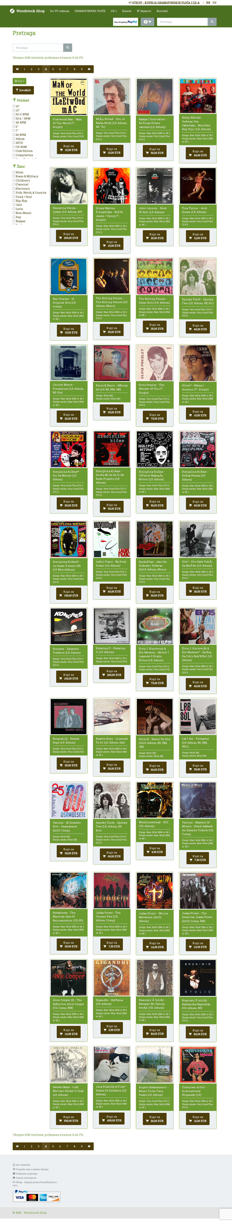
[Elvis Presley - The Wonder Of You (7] (155, 362)
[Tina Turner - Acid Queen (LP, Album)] (198, 186)
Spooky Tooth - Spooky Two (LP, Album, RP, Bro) (111, 826)
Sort (20, 81)
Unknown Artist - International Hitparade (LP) (194, 1091)
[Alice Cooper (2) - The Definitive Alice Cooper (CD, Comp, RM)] (68, 978)
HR (208, 2)
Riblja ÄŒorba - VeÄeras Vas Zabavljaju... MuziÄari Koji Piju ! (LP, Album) (196, 123)
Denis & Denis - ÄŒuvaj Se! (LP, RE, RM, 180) (111, 387)
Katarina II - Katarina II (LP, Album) (110, 650)
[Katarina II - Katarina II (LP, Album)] (112, 626)
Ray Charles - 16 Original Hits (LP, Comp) (64, 302)
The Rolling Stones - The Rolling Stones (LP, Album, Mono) (111, 302)
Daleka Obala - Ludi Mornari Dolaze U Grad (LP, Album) (68, 1090)
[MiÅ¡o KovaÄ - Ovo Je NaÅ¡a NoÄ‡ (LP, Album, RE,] (112, 97)
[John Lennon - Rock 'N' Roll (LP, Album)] (155, 186)
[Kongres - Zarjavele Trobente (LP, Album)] (68, 626)
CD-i (114, 11)
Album (20, 138)
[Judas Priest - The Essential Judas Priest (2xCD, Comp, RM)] (198, 891)
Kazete (126, 11)
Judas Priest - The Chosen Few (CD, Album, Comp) (108, 916)
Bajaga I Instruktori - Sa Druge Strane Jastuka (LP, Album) (153, 123)
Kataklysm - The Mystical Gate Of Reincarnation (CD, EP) (68, 916)
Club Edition (24, 151)
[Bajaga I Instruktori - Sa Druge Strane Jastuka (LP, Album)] (155, 97)
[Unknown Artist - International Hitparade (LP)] (198, 1065)
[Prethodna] (17, 69)
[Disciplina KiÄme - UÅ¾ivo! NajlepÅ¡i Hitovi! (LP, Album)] (155, 449)
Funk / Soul (23, 196)
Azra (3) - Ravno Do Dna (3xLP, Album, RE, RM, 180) (154, 742)
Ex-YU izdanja (59, 11)
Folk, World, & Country (30, 192)
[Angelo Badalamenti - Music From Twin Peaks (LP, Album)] (155, 1065)
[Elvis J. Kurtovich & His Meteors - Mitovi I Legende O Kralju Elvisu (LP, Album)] (155, 626)
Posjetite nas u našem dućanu (32, 1169)
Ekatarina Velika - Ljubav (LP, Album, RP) (67, 210)
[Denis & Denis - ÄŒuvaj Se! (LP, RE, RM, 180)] (112, 363)
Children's (22, 180)
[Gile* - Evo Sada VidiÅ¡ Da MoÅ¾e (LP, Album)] (198, 539)
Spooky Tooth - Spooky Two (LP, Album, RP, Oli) (198, 301)
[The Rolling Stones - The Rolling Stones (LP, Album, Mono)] (112, 276)
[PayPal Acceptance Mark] (36, 1196)
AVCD (19, 142)
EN (215, 2)
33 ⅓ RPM (22, 114)
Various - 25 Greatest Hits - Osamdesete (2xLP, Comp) (67, 826)
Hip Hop (21, 200)
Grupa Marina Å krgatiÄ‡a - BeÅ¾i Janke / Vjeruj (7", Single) (109, 213)
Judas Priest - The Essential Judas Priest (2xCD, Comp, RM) (197, 917)
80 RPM (20, 134)
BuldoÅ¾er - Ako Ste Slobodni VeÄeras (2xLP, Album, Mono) (153, 565)
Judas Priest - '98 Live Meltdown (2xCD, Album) (153, 917)
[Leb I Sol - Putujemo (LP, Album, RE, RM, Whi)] (198, 716)
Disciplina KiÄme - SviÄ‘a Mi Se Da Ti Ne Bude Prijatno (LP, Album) (110, 476)
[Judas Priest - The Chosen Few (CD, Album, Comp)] (112, 890)
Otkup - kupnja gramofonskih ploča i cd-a (35, 1183)
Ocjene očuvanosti (25, 1177)
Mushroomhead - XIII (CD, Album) (153, 824)
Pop (18, 217)
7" (16, 130)
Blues (19, 172)
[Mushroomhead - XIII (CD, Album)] (155, 800)
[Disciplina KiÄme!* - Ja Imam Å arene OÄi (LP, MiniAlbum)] (68, 539)
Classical (21, 184)
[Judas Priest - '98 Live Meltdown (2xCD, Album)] (155, 891)
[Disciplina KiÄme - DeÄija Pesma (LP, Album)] (198, 449)
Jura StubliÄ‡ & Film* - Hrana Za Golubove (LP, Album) (111, 1090)
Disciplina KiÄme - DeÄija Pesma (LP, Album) (195, 475)
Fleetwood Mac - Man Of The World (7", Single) (67, 123)
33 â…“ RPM (22, 118)
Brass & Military (26, 176)
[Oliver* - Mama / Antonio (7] (198, 363)
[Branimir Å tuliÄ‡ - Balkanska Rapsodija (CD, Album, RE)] (198, 978)
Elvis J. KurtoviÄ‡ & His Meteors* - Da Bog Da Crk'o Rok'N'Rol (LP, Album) (197, 654)
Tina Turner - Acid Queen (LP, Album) (194, 210)
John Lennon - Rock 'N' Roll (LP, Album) (153, 210)
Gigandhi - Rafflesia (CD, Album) (109, 1002)
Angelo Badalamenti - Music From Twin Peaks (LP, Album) (153, 1091)
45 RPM (20, 122)
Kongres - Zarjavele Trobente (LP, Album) (67, 650)
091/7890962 (22, 1165)
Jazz (18, 204)
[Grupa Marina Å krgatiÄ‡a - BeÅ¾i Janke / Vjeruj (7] (112, 186)
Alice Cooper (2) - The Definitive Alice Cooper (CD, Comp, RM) (68, 1003)
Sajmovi (145, 11)
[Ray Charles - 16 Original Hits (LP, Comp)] (68, 276)
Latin (19, 209)
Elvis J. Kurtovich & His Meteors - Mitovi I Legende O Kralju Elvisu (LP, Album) (154, 654)
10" (17, 106)
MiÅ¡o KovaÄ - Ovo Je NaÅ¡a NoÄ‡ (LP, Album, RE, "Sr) (111, 122)
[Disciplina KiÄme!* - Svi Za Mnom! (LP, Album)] (68, 449)
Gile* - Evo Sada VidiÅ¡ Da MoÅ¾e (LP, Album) (197, 563)
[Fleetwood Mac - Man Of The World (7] (68, 97)
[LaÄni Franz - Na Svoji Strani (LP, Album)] (112, 539)
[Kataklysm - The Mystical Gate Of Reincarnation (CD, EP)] (68, 890)
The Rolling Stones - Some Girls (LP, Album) (154, 300)
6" (16, 126)
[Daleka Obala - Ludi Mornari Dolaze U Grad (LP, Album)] (68, 1065)
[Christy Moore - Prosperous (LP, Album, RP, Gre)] (68, 362)
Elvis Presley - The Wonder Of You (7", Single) (151, 388)
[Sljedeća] (89, 69)
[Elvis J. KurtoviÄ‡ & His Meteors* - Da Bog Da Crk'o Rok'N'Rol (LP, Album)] (198, 626)
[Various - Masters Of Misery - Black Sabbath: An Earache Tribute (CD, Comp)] (198, 800)
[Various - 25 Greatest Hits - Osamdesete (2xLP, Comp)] (68, 800)
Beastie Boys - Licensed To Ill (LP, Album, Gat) (112, 740)
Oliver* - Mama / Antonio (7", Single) (195, 387)
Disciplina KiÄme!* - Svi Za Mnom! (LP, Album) (67, 475)
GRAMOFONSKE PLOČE (90, 11)
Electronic (22, 188)
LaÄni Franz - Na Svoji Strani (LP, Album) (111, 563)
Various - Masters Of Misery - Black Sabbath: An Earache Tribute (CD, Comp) (198, 828)
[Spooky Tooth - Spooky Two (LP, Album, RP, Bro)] (112, 800)
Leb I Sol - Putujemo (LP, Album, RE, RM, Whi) (195, 742)
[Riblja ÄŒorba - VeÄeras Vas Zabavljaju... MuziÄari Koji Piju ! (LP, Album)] (198, 96)
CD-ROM (21, 147)
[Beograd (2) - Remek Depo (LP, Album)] (68, 716)
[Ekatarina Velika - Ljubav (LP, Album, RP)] (68, 186)
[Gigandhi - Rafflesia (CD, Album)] (112, 978)
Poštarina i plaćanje (26, 1173)
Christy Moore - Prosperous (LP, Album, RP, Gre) (68, 388)
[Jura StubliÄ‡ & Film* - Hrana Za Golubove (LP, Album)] (112, 1064)
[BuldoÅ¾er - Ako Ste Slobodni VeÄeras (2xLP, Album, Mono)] (155, 539)
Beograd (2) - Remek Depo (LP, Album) (66, 740)
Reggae (20, 221)
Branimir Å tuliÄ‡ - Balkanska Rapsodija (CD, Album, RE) (196, 1004)
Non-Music (23, 213)
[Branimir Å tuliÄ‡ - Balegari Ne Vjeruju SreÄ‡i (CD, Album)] (155, 978)
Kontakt (162, 11)
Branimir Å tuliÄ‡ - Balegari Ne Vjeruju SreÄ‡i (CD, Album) (152, 1003)
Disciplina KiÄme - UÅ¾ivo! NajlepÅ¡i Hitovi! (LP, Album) (152, 475)
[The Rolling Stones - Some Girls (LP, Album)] (155, 276)
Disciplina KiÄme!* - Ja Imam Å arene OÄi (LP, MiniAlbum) (67, 565)
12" (17, 110)
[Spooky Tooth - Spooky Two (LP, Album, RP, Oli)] (198, 276)
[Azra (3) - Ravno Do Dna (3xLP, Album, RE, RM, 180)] (155, 717)
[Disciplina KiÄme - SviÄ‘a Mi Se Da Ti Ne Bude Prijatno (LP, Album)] (112, 449)
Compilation (24, 155)
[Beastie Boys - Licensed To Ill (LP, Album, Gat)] (112, 716)
